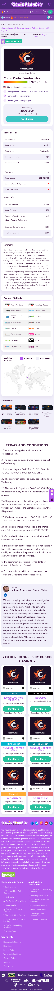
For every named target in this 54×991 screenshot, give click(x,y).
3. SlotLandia (8, 897)
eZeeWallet (16, 323)
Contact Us (8, 966)
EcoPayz (38, 317)
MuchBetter (16, 334)
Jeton (37, 328)
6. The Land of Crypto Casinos (12, 910)
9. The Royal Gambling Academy (12, 926)
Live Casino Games (38, 909)
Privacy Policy (9, 950)
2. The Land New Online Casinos (13, 892)
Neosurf (38, 334)
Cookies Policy (9, 958)
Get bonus (27, 119)
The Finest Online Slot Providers (39, 900)
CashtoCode (40, 310)
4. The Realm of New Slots (14, 901)
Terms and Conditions (12, 954)
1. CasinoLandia (9, 887)
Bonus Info (8, 713)
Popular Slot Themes (38, 905)
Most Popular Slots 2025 (40, 895)
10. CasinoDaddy (10, 931)
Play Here (13, 709)
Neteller (14, 340)
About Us (7, 962)
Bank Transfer (16, 310)
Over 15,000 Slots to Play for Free (41, 890)
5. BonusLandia (9, 905)
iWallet (14, 328)
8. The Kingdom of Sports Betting (14, 920)
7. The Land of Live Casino (14, 915)
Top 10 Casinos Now (20, 17)
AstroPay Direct (41, 305)
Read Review (18, 713)
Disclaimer (7, 946)
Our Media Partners (38, 919)
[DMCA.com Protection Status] (8, 876)
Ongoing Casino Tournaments (37, 914)
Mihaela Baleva (7, 34)
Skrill (36, 346)
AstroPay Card (17, 305)
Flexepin (38, 323)
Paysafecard (16, 346)
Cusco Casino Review (27, 73)
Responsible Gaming (12, 942)
